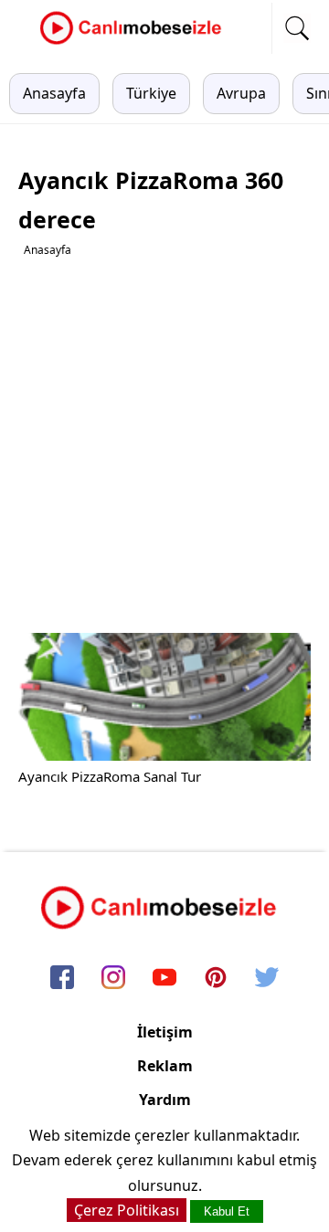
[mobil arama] (297, 28)
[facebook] (62, 978)
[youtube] (164, 978)
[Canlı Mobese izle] (135, 42)
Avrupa (241, 93)
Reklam (165, 1066)
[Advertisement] (164, 445)
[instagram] (113, 978)
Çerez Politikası (126, 1210)
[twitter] (267, 978)
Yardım (165, 1100)
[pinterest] (216, 978)
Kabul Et (226, 1211)
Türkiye (151, 93)
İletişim (165, 1032)
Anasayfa (54, 93)
